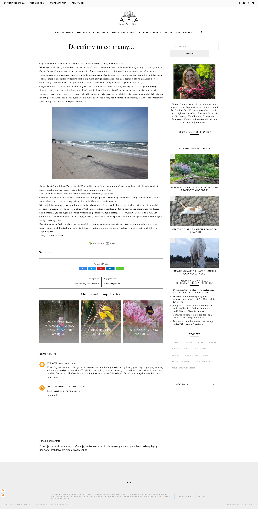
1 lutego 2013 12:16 (78, 386)
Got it (201, 497)
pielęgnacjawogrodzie (183, 368)
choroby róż (191, 355)
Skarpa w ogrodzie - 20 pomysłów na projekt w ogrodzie (194, 188)
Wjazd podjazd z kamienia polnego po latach (194, 230)
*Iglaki (200, 342)
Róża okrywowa (112, 283)
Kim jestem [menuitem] (37, 3)
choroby (176, 355)
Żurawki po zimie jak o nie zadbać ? (192, 314)
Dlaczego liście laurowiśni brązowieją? (194, 321)
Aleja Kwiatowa (55, 386)
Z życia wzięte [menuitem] (149, 32)
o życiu (48, 252)
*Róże (187, 349)
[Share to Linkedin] (111, 268)
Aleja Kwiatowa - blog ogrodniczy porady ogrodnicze (43, 504)
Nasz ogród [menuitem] (63, 32)
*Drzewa (188, 342)
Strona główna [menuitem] (14, 3)
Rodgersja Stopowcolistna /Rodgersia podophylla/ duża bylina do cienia (192, 307)
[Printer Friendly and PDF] (101, 245)
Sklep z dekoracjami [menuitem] (179, 32)
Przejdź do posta (59, 342)
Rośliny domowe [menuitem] (123, 32)
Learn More (184, 497)
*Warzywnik (200, 349)
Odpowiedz (52, 377)
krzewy (206, 355)
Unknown (52, 363)
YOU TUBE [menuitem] (78, 3)
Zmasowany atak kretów (86, 283)
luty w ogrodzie (202, 361)
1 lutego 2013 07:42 (67, 363)
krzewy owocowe (180, 361)
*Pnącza (176, 349)
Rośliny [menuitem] (82, 32)
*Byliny (175, 342)
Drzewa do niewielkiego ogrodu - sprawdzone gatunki (191, 297)
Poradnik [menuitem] (99, 32)
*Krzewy (212, 342)
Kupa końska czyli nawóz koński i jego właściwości (194, 272)
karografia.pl (246, 504)
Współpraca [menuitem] (58, 3)
